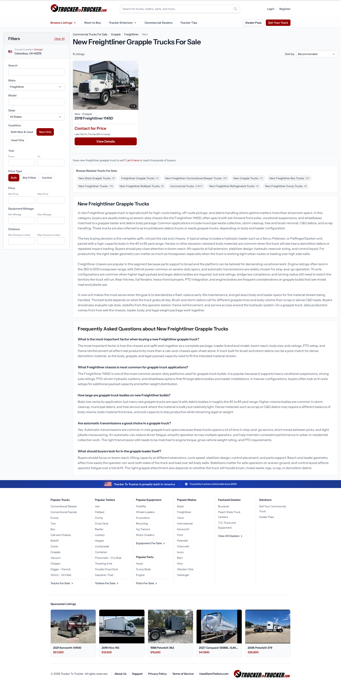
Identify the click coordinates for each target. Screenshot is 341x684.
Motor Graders (145, 535)
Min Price (13, 193)
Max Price (42, 193)
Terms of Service (183, 674)
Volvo (180, 518)
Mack (180, 506)
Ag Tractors (143, 529)
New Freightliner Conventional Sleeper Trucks (196, 178)
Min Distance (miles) (19, 234)
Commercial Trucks (186, 186)
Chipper (55, 563)
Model (12, 95)
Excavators (143, 518)
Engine (140, 575)
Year (11, 150)
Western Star (185, 569)
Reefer (99, 529)
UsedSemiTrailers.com (214, 674)
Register (284, 9)
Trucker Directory (121, 22)
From (11, 156)
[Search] (235, 9)
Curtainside (102, 546)
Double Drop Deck (106, 569)
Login (270, 9)
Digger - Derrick (61, 569)
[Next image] (134, 85)
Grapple (116, 34)
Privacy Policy (157, 674)
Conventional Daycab (64, 512)
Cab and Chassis (61, 535)
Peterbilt (182, 540)
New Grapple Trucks (248, 178)
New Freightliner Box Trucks (289, 178)
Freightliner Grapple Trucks (140, 178)
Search (12, 65)
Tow (53, 523)
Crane (54, 546)
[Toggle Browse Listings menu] (74, 22)
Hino (180, 563)
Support (137, 674)
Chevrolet (183, 546)
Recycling (142, 523)
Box (53, 529)
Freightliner (131, 34)
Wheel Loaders (145, 512)
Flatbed (99, 512)
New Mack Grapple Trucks (97, 178)
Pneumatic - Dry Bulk (108, 558)
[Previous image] (77, 85)
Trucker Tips (188, 22)
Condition (14, 125)
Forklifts (141, 506)
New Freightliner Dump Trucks (286, 186)
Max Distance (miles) (48, 234)
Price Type (15, 171)
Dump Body (143, 569)
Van (97, 506)
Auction (47, 177)
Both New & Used (22, 132)
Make (12, 80)
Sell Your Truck (278, 22)
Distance (14, 229)
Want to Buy (92, 22)
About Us (120, 674)
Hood (139, 563)
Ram (180, 558)
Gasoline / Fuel (104, 575)
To (38, 156)
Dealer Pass (253, 22)
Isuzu (180, 552)
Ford (180, 535)
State (11, 110)
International (185, 523)
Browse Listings (61, 22)
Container (101, 552)
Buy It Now (29, 177)
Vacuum (56, 558)
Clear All (59, 38)
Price (11, 188)
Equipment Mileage (21, 208)
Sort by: (290, 54)
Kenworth (183, 529)
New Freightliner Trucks (96, 186)
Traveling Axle (103, 563)
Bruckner (223, 506)
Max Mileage (44, 214)
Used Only (17, 140)
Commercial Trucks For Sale (90, 34)
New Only (45, 132)
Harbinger (183, 575)
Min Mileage (15, 214)
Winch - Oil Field (61, 575)
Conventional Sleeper (64, 506)
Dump (54, 518)
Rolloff (55, 540)
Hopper (99, 540)
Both (14, 177)
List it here (132, 160)
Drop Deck (101, 523)
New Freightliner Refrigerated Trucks (234, 186)
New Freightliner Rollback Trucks (142, 186)
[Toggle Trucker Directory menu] (135, 22)
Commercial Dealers (158, 22)
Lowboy (100, 535)
